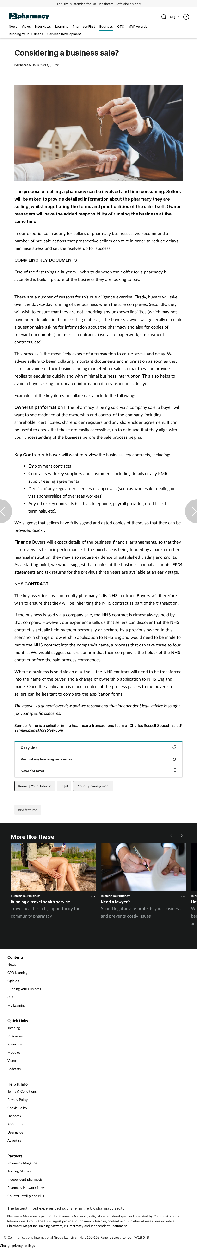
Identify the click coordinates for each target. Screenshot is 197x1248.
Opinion (13, 981)
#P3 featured (27, 810)
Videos (12, 1060)
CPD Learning (17, 972)
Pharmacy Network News (26, 1187)
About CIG (15, 1124)
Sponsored (15, 1044)
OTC (10, 997)
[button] (181, 835)
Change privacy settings (17, 1245)
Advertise (14, 1140)
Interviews (15, 1036)
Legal (64, 786)
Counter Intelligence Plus (25, 1196)
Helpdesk (14, 1116)
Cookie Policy (17, 1108)
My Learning (16, 1005)
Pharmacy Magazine (22, 1163)
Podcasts (14, 1069)
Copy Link (29, 748)
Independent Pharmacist (109, 1226)
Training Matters (19, 1171)
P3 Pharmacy (73, 1226)
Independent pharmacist (25, 1179)
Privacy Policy (17, 1099)
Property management (93, 786)
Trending (13, 1028)
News (11, 964)
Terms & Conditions (22, 1091)
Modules (13, 1052)
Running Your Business (34, 786)
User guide (15, 1132)
